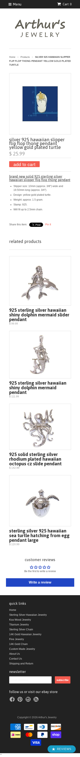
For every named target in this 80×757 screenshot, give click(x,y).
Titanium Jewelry (19, 624)
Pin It (48, 224)
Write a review (40, 582)
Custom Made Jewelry (22, 648)
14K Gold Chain (18, 644)
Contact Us (15, 658)
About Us (14, 653)
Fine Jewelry (16, 639)
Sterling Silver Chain (21, 629)
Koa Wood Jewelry (20, 619)
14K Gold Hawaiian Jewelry (25, 634)
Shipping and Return (21, 663)
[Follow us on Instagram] (29, 700)
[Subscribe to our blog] (36, 700)
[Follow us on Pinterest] (20, 700)
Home (12, 610)
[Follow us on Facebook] (13, 700)
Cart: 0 (66, 4)
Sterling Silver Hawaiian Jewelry (28, 614)
